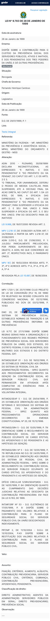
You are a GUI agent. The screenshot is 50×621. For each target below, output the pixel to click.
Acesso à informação (40, 3)
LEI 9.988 (6, 224)
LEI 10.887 (25, 275)
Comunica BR (20, 3)
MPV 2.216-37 (9, 230)
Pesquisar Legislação (38, 10)
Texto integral (9, 131)
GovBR (4, 2)
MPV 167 (6, 262)
